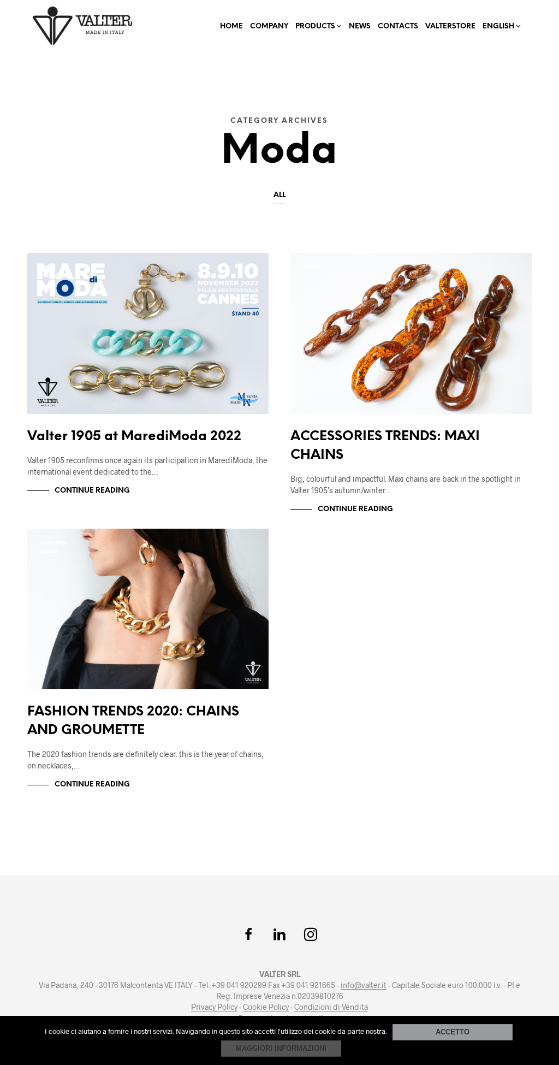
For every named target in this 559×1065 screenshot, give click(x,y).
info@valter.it (363, 985)
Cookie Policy (266, 1007)
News (360, 26)
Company (269, 26)
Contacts (398, 26)
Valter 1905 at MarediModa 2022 (134, 436)
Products (315, 26)
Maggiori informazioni (281, 1048)
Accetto (452, 1032)
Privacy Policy (214, 1007)
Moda (49, 276)
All (279, 195)
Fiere (48, 267)
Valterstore (450, 26)
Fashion (53, 543)
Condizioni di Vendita (331, 1007)
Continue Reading (92, 490)
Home (231, 26)
